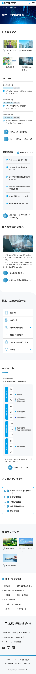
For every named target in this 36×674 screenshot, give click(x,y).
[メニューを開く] (33, 3)
